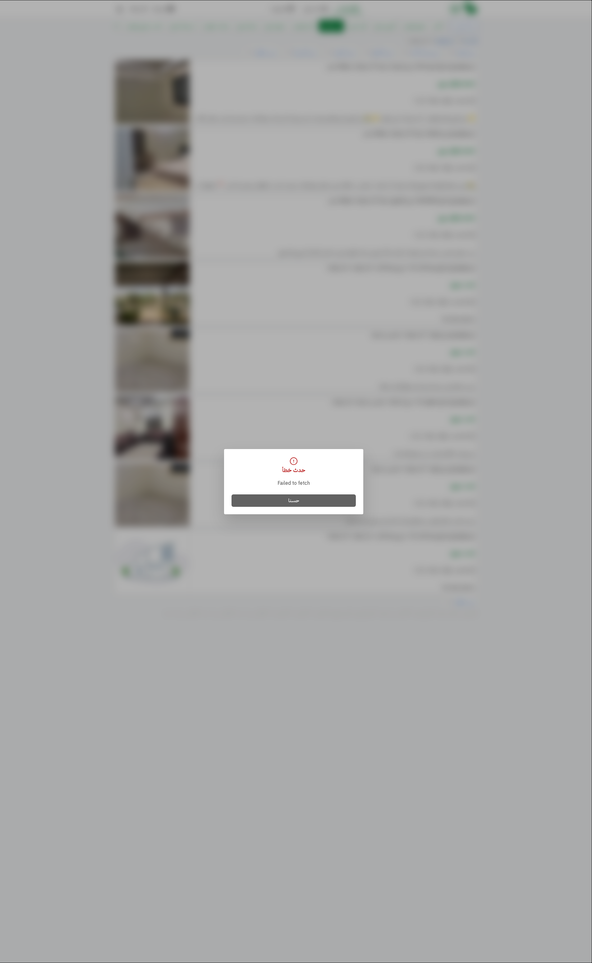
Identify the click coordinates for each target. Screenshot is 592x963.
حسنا (293, 500)
